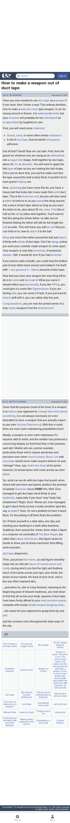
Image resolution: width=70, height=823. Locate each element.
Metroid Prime (9, 712)
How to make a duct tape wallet (10, 645)
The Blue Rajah (48, 534)
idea (5, 95)
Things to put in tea (43, 712)
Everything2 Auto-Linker (43, 704)
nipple (14, 510)
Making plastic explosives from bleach (26, 721)
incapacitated (11, 122)
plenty (21, 241)
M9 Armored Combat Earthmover (26, 694)
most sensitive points (53, 600)
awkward (43, 113)
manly (12, 308)
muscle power (36, 456)
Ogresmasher (40, 288)
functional (39, 250)
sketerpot (17, 95)
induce (12, 411)
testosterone (45, 308)
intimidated (50, 117)
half (5, 227)
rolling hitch (60, 712)
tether (8, 200)
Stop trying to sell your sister (60, 694)
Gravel (11, 135)
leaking (22, 181)
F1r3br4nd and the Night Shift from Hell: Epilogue (10, 722)
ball (20, 159)
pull (5, 615)
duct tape (43, 100)
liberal (35, 269)
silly (14, 293)
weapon (61, 100)
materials (38, 128)
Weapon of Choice (43, 670)
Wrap (6, 237)
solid (57, 192)
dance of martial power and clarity (32, 566)
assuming (15, 187)
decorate (30, 280)
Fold (54, 209)
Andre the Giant (36, 465)
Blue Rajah (43, 645)
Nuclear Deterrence (28, 424)
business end (30, 196)
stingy (55, 241)
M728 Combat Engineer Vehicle (60, 645)
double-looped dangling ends (46, 604)
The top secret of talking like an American (43, 694)
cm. (16, 164)
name (15, 280)
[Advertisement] (35, 36)
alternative (57, 155)
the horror (30, 559)
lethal (6, 474)
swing (40, 200)
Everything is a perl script (43, 721)
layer (11, 168)
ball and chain (29, 109)
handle (57, 254)
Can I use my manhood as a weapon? (9, 704)
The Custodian (19, 402)
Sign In (62, 76)
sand (19, 135)
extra (47, 209)
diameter (27, 164)
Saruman (20, 489)
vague (14, 159)
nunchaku (9, 461)
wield (55, 113)
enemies (14, 117)
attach (33, 231)
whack (7, 297)
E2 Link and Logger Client (26, 645)
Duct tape (9, 695)
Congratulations (12, 303)
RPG (55, 284)
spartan (7, 254)
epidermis (9, 497)
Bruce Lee (52, 456)
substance (55, 135)
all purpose (53, 139)
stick (18, 214)
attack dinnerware (27, 538)
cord (52, 227)
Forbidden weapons (10, 670)
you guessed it (19, 269)
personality (32, 284)
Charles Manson (60, 721)
